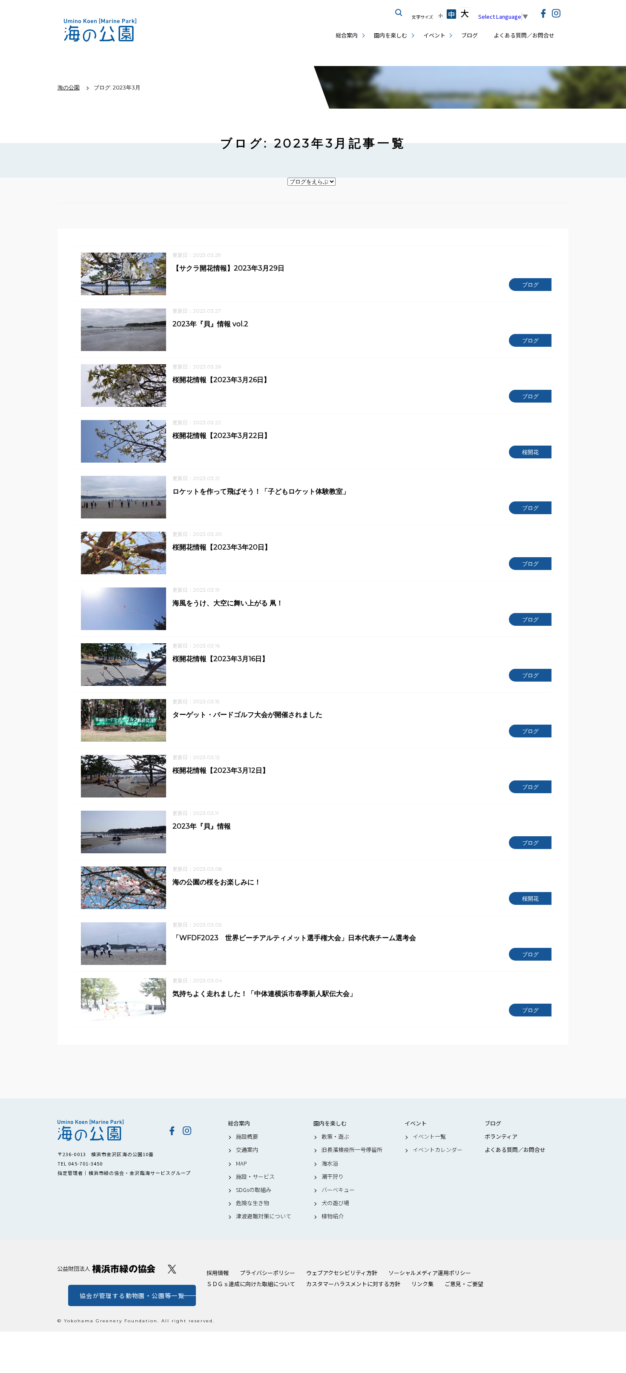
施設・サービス (255, 1176)
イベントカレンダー (437, 1150)
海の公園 (106, 1130)
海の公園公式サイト (100, 30)
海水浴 (330, 1163)
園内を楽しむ (390, 35)
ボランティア (501, 1136)
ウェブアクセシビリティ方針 (341, 1273)
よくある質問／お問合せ (524, 35)
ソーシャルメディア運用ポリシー (429, 1273)
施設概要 (247, 1136)
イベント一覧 (429, 1136)
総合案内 (347, 35)
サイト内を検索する (399, 12)
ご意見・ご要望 (464, 1284)
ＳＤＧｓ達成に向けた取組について (251, 1284)
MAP (241, 1163)
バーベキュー (338, 1190)
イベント (434, 35)
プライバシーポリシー (267, 1273)
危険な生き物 (252, 1203)
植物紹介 (333, 1216)
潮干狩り (333, 1176)
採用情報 (218, 1273)
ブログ (469, 35)
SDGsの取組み (253, 1190)
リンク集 (422, 1284)
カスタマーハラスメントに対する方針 (353, 1284)
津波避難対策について (263, 1216)
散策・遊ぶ (335, 1136)
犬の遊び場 (335, 1203)
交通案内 (247, 1150)
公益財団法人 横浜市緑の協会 (106, 1268)
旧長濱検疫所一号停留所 (352, 1150)
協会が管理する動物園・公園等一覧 (132, 1295)
